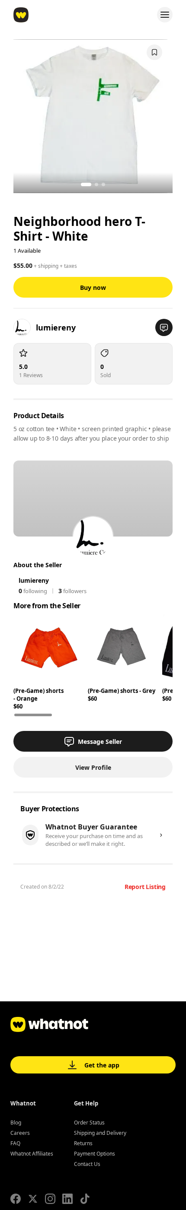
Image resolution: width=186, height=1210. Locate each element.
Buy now (93, 287)
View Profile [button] (93, 767)
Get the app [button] (101, 1065)
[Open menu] (165, 14)
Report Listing (145, 887)
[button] (164, 327)
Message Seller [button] (100, 741)
